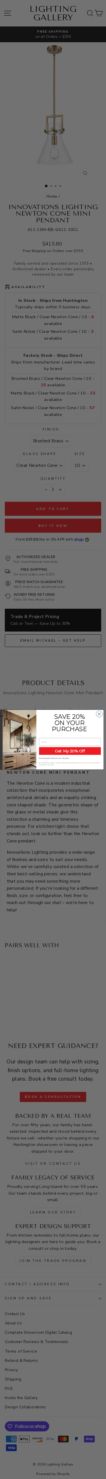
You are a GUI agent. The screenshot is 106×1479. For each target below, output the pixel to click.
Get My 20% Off (70, 750)
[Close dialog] (99, 714)
